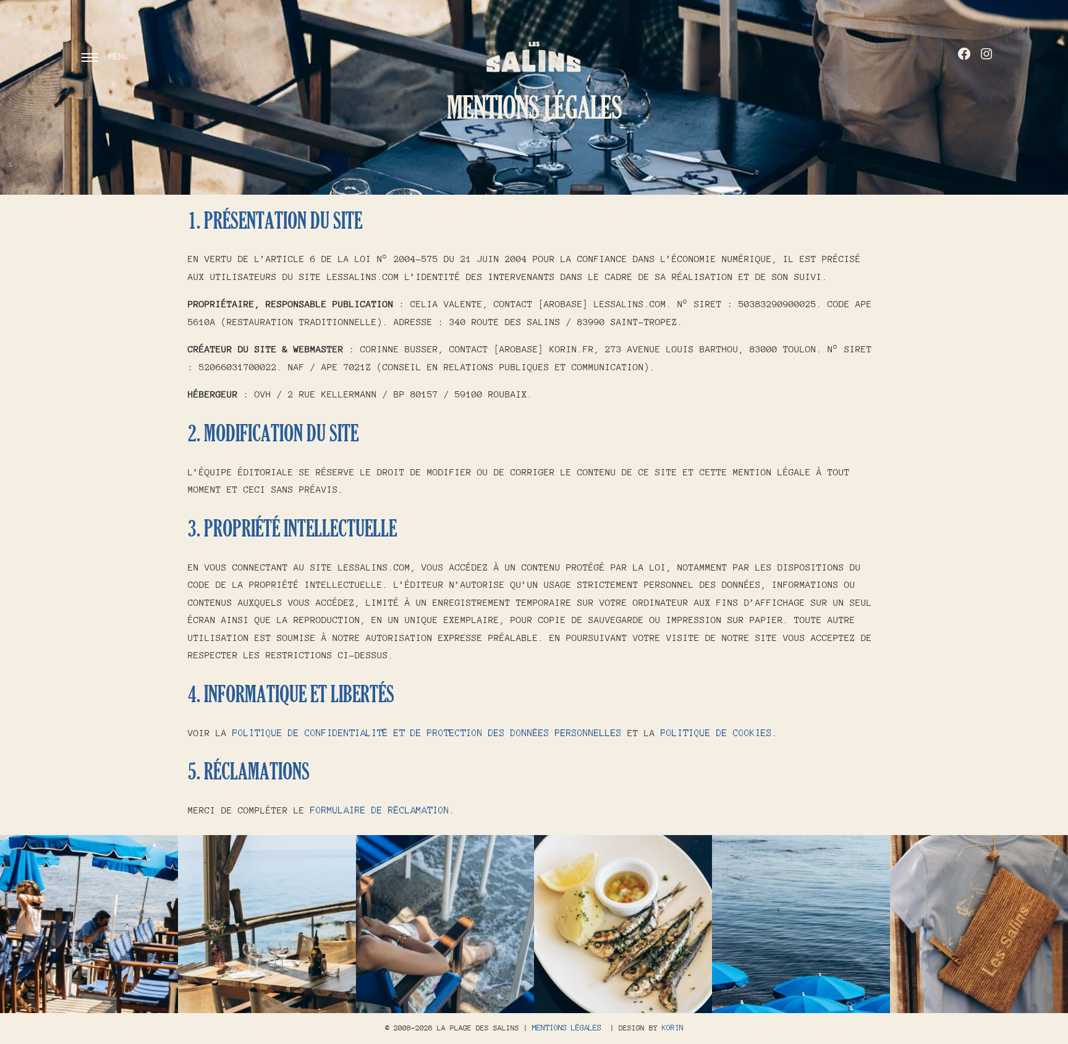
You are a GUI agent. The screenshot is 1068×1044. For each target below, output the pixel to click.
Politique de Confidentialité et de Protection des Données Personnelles (427, 733)
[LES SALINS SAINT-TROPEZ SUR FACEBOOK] (964, 53)
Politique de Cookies (716, 733)
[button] (89, 924)
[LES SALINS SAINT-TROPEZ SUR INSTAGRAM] (986, 53)
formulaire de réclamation (379, 810)
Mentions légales (566, 1028)
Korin (673, 1028)
